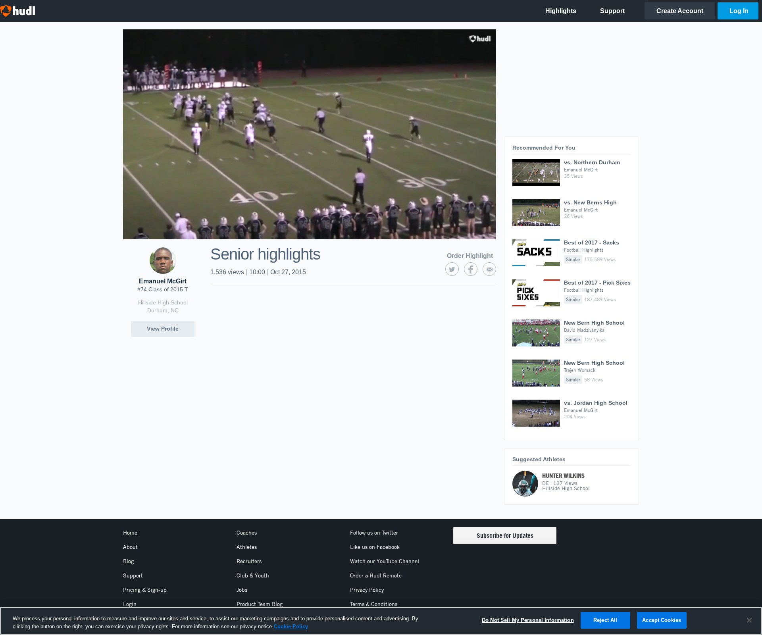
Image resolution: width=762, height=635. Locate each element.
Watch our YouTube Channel (384, 561)
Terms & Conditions (373, 604)
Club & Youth (253, 575)
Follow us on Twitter (374, 532)
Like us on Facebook (375, 547)
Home (130, 532)
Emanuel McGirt (163, 281)
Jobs (242, 590)
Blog (128, 561)
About (130, 547)
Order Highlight (470, 255)
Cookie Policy (291, 626)
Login (130, 604)
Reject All (605, 620)
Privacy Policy (367, 590)
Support (133, 575)
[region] (381, 621)
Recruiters (249, 561)
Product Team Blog (260, 604)
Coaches (247, 532)
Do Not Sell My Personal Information (528, 620)
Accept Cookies (661, 620)
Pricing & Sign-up (145, 590)
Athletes (247, 547)
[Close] (749, 620)
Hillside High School (163, 302)
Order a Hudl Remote (376, 575)
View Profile (163, 328)
